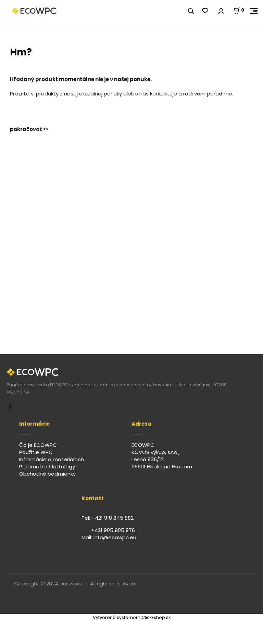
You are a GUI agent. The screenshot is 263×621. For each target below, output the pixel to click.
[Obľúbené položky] (205, 11)
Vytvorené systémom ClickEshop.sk (132, 617)
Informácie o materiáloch (51, 459)
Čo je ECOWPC (38, 445)
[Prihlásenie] (221, 11)
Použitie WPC (36, 452)
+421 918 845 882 (112, 517)
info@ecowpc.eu (114, 537)
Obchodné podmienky (47, 473)
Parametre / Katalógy (47, 466)
